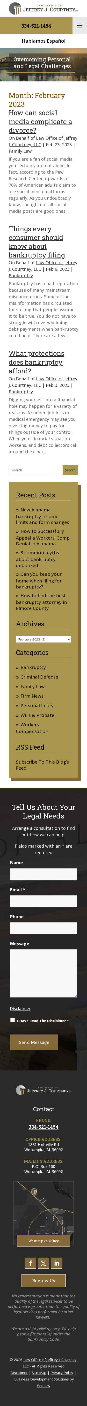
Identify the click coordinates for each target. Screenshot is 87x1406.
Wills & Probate (37, 715)
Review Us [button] (43, 1280)
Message (19, 943)
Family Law (20, 151)
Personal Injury (37, 706)
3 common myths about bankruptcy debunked (37, 559)
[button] (79, 25)
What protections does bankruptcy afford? (36, 362)
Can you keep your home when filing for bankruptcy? (39, 580)
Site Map (39, 1372)
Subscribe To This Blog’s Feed (42, 765)
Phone (17, 916)
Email (17, 889)
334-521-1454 (36, 26)
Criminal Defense (39, 677)
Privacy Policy (62, 1372)
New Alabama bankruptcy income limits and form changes (42, 516)
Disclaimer (20, 1008)
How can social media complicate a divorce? (40, 121)
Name (16, 862)
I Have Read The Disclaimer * (43, 1020)
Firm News (32, 696)
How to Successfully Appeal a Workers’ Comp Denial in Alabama (43, 537)
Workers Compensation (32, 728)
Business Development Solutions (41, 1379)
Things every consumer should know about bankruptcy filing (37, 241)
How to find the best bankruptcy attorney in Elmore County (41, 602)
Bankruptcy (21, 275)
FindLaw (43, 1385)
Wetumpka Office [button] (43, 1240)
